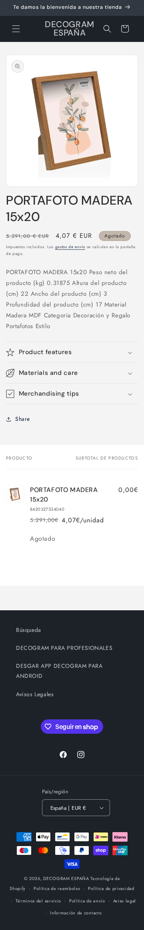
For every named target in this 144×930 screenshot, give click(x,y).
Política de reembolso (57, 888)
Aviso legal (124, 901)
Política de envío (87, 901)
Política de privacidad (111, 888)
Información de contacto (76, 913)
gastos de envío (70, 247)
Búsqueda (28, 630)
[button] (16, 29)
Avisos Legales (35, 694)
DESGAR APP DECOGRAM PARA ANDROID (59, 671)
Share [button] (22, 419)
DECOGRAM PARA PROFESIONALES (64, 648)
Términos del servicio (38, 901)
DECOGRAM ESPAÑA (66, 878)
